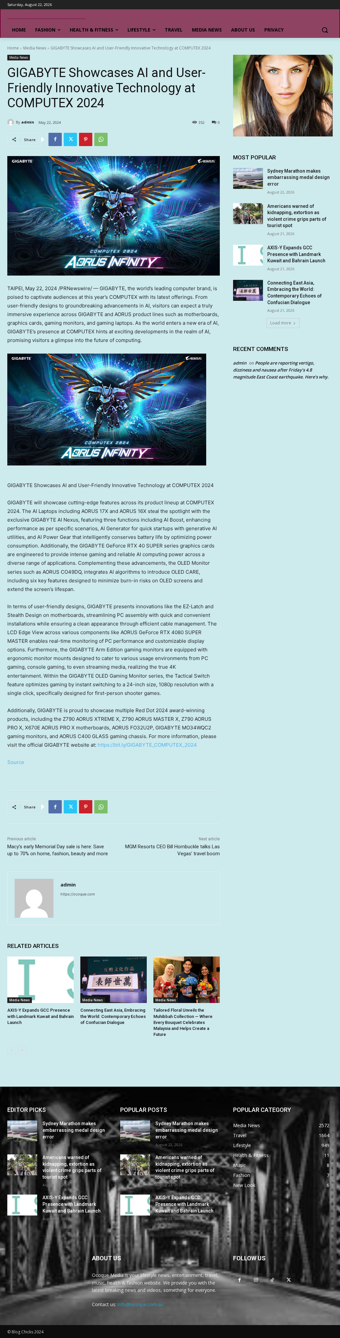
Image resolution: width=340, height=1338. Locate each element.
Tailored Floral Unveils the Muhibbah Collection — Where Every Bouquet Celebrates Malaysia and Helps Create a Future (182, 1022)
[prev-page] (11, 1050)
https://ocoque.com (77, 894)
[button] (325, 30)
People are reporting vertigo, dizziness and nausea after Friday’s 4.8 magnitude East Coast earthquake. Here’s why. (281, 370)
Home (13, 48)
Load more (280, 323)
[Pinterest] (85, 139)
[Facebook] (55, 139)
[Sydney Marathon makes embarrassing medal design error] (248, 178)
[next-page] (22, 1050)
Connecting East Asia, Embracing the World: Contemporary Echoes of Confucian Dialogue (113, 1016)
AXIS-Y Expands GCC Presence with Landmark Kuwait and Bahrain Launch (40, 1016)
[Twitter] (70, 139)
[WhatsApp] (101, 139)
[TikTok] (272, 1279)
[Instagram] (255, 1279)
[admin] (11, 122)
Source (15, 762)
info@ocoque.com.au (140, 1304)
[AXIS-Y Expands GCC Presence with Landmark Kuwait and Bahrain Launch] (40, 980)
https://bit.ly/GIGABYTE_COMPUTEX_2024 (147, 745)
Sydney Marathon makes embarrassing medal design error (298, 177)
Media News (34, 48)
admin (27, 122)
